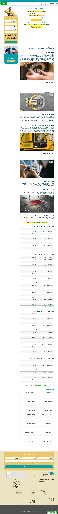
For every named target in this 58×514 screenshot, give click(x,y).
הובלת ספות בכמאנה (31, 414)
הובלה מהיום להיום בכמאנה (47, 445)
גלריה (42, 2)
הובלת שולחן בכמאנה (48, 401)
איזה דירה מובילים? (35, 2)
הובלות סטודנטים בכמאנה (47, 414)
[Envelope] (43, 481)
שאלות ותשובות (46, 4)
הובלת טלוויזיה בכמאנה (30, 405)
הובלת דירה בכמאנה (48, 423)
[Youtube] (40, 481)
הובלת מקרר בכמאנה (31, 401)
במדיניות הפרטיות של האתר (12, 37)
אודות (47, 2)
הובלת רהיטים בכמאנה (30, 396)
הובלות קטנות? (29, 2)
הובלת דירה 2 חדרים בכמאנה (29, 437)
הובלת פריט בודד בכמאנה (30, 392)
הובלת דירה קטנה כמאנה (30, 428)
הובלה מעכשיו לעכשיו (16, 2)
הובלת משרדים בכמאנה (47, 428)
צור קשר (42, 4)
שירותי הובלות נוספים (23, 2)
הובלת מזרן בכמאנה (48, 405)
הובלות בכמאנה (32, 441)
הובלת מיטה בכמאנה (48, 419)
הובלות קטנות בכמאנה (48, 441)
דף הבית (53, 6)
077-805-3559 (4, 3)
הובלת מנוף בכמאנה (31, 423)
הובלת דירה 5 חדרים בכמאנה (46, 432)
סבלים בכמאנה (32, 410)
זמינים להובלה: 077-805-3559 (36, 386)
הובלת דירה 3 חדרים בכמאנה (46, 437)
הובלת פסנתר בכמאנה (48, 392)
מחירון (40, 2)
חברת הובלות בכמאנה (48, 396)
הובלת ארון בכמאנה (31, 419)
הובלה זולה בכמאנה (48, 410)
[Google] (41, 481)
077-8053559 (10, 60)
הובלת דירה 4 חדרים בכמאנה (29, 432)
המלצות (45, 2)
